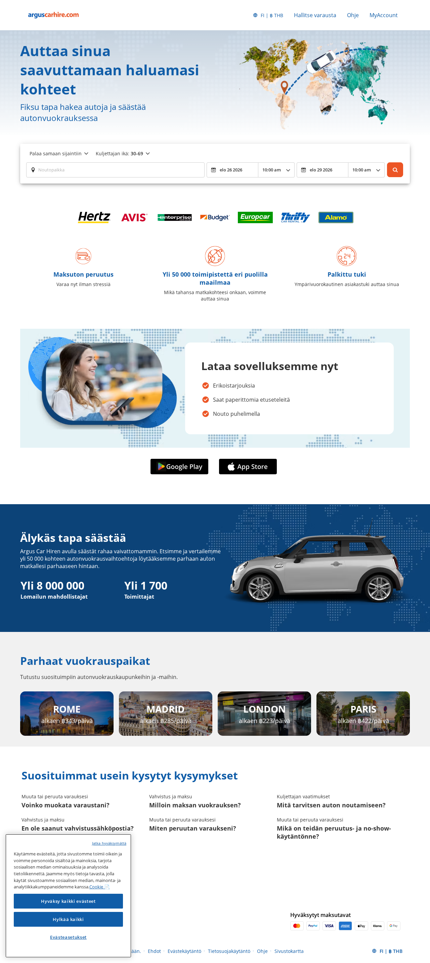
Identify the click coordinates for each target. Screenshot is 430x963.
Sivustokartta (289, 951)
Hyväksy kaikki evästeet (68, 901)
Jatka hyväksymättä (109, 843)
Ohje (353, 15)
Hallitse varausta (315, 15)
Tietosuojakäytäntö (229, 951)
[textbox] (115, 169)
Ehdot (154, 951)
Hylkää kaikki (68, 919)
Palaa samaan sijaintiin (56, 153)
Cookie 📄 (99, 887)
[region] (68, 896)
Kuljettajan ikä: (119, 153)
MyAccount (384, 15)
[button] (180, 466)
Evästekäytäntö (184, 951)
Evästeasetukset (68, 937)
